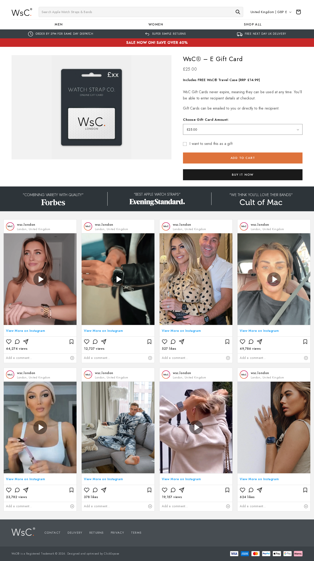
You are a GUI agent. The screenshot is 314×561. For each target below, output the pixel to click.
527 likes (169, 348)
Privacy (117, 532)
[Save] (71, 341)
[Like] (8, 341)
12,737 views (94, 348)
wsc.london (26, 224)
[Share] (26, 341)
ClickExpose (111, 554)
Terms (136, 532)
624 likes (247, 497)
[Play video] (40, 279)
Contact (52, 532)
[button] (59, 24)
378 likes (91, 497)
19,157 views (172, 497)
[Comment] (17, 341)
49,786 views (250, 348)
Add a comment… (19, 358)
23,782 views (16, 497)
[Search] (238, 12)
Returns (96, 532)
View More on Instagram (25, 330)
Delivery (75, 532)
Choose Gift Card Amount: (205, 119)
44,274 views (16, 348)
